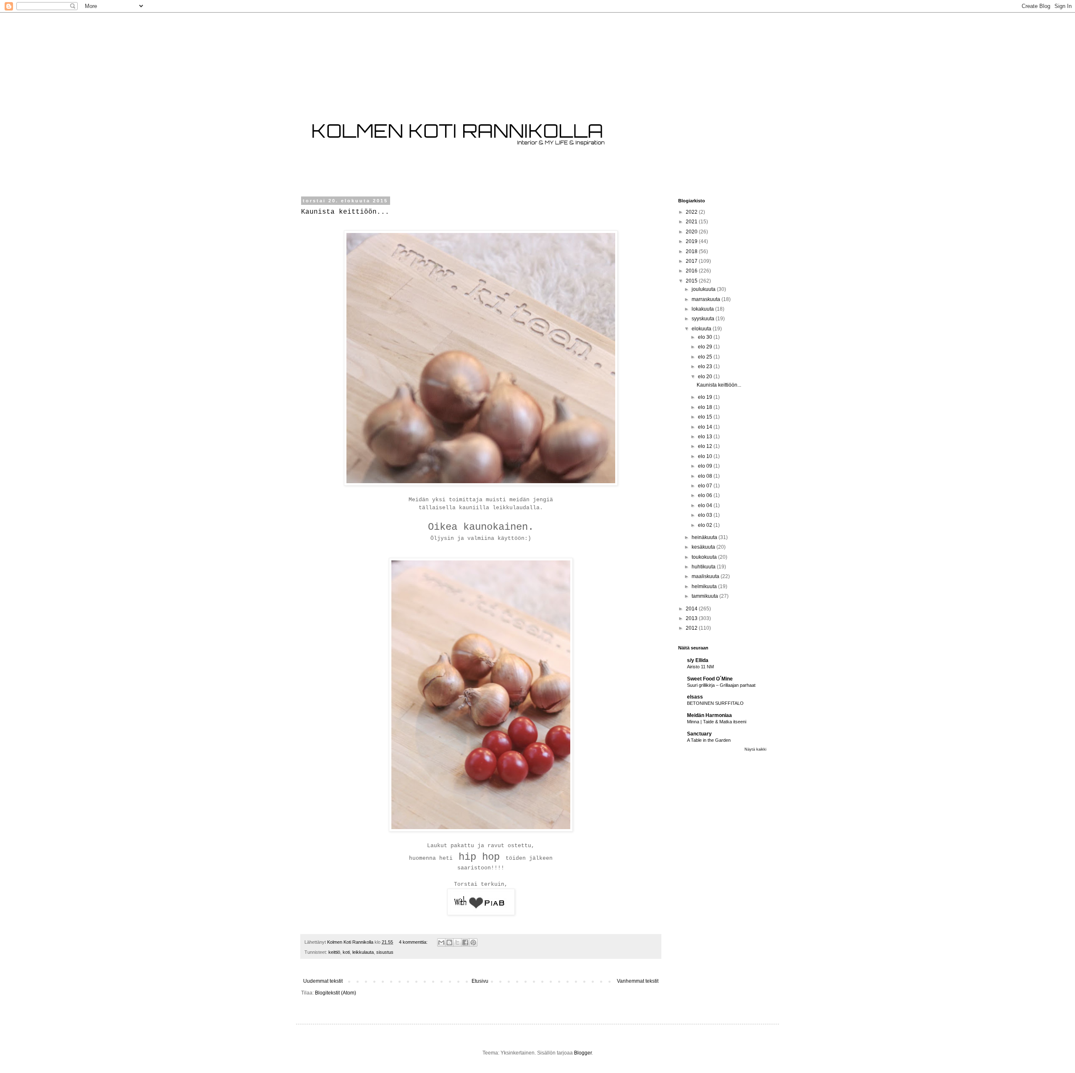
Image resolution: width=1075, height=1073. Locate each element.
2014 (692, 609)
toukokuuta (705, 557)
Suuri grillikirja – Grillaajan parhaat (721, 685)
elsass (695, 697)
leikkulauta (363, 952)
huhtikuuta (704, 567)
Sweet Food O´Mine (710, 679)
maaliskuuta (706, 576)
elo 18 (705, 407)
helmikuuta (705, 586)
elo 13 (705, 437)
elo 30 (705, 337)
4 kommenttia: (414, 942)
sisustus (384, 952)
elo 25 (705, 357)
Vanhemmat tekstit (637, 981)
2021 (692, 222)
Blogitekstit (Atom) (335, 993)
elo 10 (705, 456)
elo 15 (705, 417)
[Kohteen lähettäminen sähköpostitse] (441, 942)
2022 (692, 212)
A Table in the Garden (709, 740)
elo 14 (705, 427)
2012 (692, 628)
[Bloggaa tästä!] (449, 942)
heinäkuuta (705, 537)
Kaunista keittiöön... (345, 212)
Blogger (583, 1053)
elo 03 (705, 515)
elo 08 (705, 476)
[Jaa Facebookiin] (465, 942)
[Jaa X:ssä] (457, 942)
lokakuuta (703, 309)
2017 (692, 261)
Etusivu (480, 981)
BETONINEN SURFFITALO (715, 703)
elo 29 (705, 347)
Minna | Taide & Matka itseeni (716, 721)
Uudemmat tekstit (323, 981)
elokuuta (702, 329)
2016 (692, 271)
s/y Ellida (697, 660)
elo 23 (705, 366)
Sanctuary (699, 734)
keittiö (334, 952)
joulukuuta (704, 289)
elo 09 (705, 466)
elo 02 (705, 525)
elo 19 (705, 397)
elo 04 (705, 505)
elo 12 (705, 446)
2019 (692, 241)
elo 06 (705, 495)
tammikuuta (705, 596)
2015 (692, 281)
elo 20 (705, 376)
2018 (692, 251)
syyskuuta (704, 319)
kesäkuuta (704, 547)
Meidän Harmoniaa (709, 715)
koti (346, 952)
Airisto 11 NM (700, 666)
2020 (692, 232)
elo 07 (705, 486)
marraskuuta (706, 299)
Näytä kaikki (755, 749)
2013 (692, 618)
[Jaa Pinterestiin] (473, 942)
